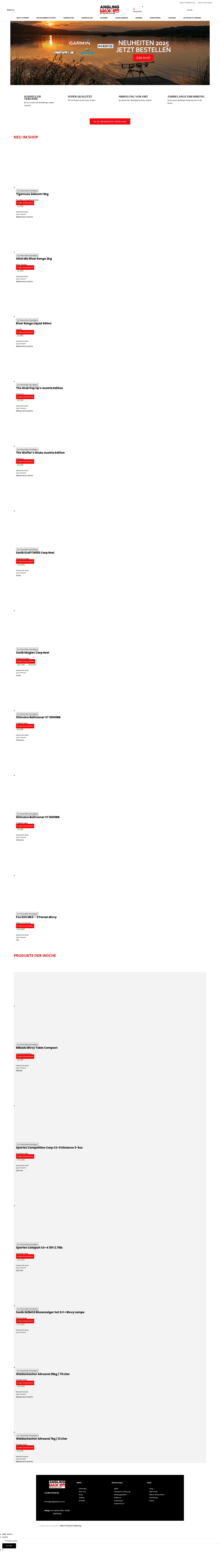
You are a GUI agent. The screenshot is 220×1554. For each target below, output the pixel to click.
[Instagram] (149, 1527)
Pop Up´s (20, 394)
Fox (17, 940)
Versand (22, 214)
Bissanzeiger (21, 1318)
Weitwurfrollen (22, 558)
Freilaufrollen (22, 723)
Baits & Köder (23, 18)
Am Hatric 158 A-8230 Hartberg (60, 1512)
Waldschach (21, 1380)
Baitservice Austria (24, 217)
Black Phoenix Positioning (70, 1525)
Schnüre (104, 18)
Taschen (172, 18)
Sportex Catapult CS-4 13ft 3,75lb (39, 1247)
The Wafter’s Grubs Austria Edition (40, 453)
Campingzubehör (24, 1053)
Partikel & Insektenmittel (27, 200)
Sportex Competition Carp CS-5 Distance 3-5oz (49, 1147)
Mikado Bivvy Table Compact (37, 1048)
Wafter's (20, 458)
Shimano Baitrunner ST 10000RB (38, 717)
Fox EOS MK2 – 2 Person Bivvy (36, 917)
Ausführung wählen (25, 661)
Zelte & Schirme (23, 923)
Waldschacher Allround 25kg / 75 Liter (43, 1374)
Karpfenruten (22, 1153)
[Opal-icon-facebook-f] (145, 1527)
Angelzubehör (121, 18)
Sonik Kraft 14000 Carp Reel (35, 553)
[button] (110, 121)
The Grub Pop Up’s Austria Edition (39, 388)
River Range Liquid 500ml (33, 323)
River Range (21, 264)
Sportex (19, 1170)
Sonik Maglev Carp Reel (32, 653)
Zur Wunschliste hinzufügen (27, 191)
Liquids (19, 329)
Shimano (20, 740)
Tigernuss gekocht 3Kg (32, 194)
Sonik (18, 575)
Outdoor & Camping (192, 18)
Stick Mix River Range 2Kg (34, 259)
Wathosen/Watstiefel (46, 18)
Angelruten (68, 18)
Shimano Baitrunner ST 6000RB (37, 817)
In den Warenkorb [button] (25, 203)
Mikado (19, 1070)
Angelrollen (86, 18)
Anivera (138, 18)
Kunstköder (155, 18)
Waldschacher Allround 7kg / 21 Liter (41, 1439)
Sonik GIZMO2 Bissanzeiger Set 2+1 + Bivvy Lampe (50, 1312)
